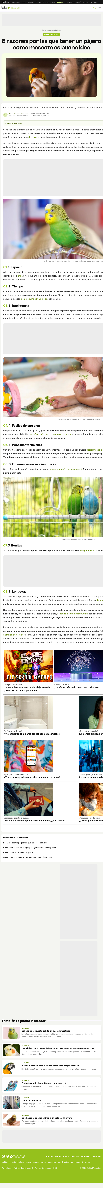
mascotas (52, 1162)
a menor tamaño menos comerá (66, 469)
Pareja (52, 2)
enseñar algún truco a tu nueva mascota (50, 434)
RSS (55, 1168)
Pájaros (58, 30)
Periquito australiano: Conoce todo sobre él (43, 1083)
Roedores (86, 1156)
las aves (33, 137)
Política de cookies (43, 1168)
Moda (24, 2)
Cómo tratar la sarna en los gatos (18, 852)
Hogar (85, 2)
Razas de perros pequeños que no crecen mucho (25, 843)
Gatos (58, 1156)
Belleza (31, 2)
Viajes (96, 2)
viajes (87, 1162)
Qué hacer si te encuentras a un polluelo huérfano (46, 1118)
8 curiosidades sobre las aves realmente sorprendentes (50, 1065)
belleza (20, 1162)
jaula (20, 276)
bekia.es (6, 1162)
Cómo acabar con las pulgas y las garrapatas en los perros (29, 847)
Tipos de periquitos (31, 1100)
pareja (43, 1162)
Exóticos (97, 1156)
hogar (77, 1162)
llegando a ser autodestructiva (72, 613)
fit (82, 1162)
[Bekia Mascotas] (11, 7)
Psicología (77, 2)
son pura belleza (88, 550)
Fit (91, 2)
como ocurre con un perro (34, 299)
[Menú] (99, 8)
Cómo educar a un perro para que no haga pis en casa (27, 857)
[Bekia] (6, 2)
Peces (66, 1156)
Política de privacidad (23, 1168)
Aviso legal (7, 1168)
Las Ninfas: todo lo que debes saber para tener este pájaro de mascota (57, 1048)
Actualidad (16, 2)
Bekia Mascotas (48, 30)
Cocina (38, 2)
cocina (28, 1162)
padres (36, 1162)
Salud (69, 2)
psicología (68, 1162)
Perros (49, 1156)
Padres (45, 2)
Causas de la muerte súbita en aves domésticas (45, 1031)
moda (13, 1162)
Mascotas (61, 2)
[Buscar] (94, 7)
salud (60, 1162)
